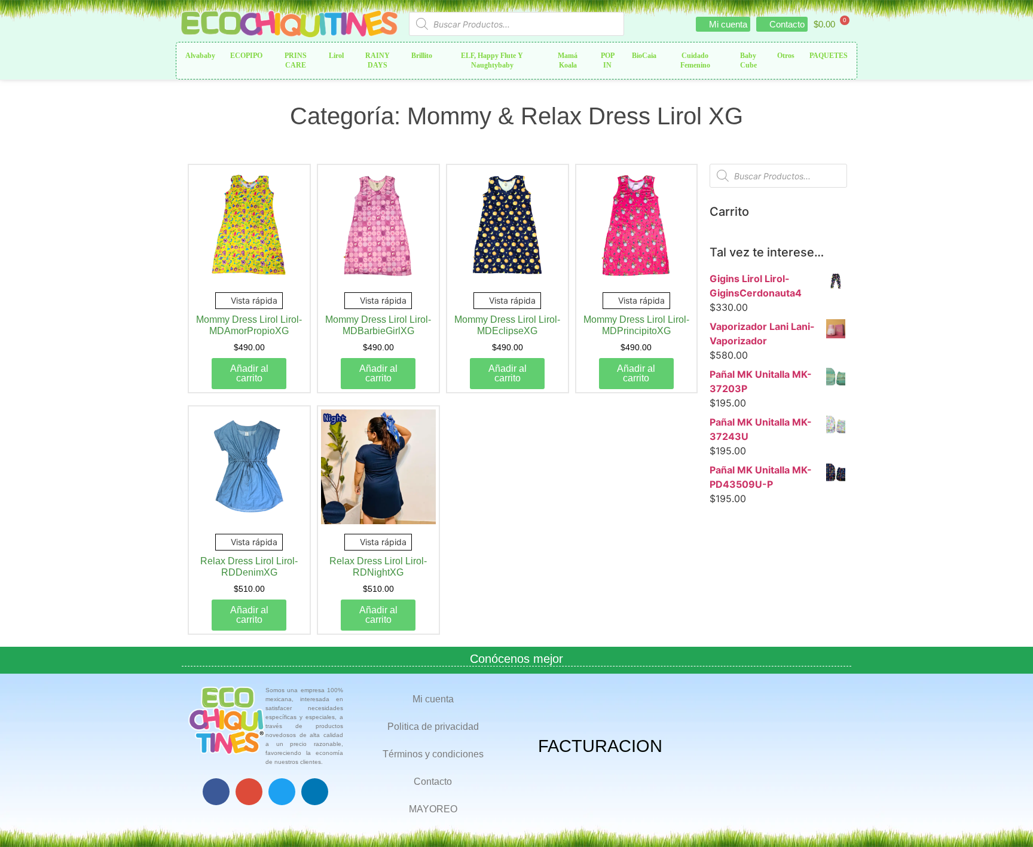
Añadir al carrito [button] (249, 373)
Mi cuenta (433, 699)
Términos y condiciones (433, 754)
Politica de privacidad (433, 726)
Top (1004, 818)
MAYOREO (433, 809)
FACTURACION (600, 746)
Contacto (433, 781)
